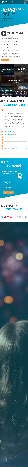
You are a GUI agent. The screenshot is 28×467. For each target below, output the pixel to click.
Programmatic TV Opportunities (12, 140)
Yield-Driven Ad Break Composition (12, 109)
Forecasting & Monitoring (10, 148)
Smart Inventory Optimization (11, 134)
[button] (15, 109)
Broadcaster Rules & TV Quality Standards (14, 145)
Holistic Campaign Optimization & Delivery (14, 142)
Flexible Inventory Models (10, 131)
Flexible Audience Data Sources (11, 137)
